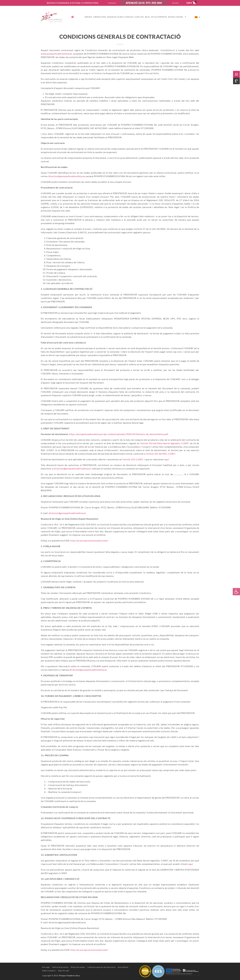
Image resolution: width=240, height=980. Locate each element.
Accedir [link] (175, 3)
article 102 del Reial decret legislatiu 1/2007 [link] (165, 443)
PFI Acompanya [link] (159, 17)
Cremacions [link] (99, 17)
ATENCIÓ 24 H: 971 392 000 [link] (144, 2)
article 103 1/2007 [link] (133, 459)
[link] (236, 591)
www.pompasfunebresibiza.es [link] (56, 53)
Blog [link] (147, 17)
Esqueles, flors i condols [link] (120, 17)
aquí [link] (166, 459)
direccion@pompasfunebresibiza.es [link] (67, 176)
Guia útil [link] (139, 17)
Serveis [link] (88, 17)
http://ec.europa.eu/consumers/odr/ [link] (89, 540)
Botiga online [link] (175, 17)
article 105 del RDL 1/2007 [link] (161, 453)
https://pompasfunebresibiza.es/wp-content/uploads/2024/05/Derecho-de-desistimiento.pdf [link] (118, 434)
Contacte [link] (112, 3)
